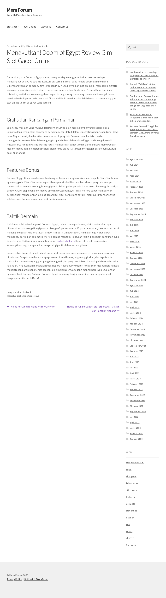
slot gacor (131, 476)
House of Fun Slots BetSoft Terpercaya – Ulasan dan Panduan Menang (93, 308)
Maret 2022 (135, 427)
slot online (131, 510)
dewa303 (130, 503)
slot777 (130, 538)
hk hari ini (131, 496)
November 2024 (137, 268)
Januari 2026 (136, 192)
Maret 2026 (135, 181)
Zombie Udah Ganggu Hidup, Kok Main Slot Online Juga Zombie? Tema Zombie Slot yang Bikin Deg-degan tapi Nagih (144, 102)
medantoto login (65, 241)
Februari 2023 (136, 384)
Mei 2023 (134, 367)
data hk (130, 517)
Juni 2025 (134, 230)
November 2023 (137, 334)
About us (46, 26)
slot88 (129, 531)
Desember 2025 (137, 197)
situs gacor (132, 490)
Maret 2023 (135, 378)
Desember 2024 (137, 263)
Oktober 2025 (136, 208)
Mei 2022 (134, 416)
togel (128, 469)
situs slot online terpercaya (25, 295)
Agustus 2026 (136, 159)
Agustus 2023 (136, 351)
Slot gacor (131, 545)
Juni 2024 (134, 296)
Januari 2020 (136, 438)
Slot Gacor (12, 26)
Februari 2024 (136, 318)
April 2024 (134, 307)
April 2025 (134, 241)
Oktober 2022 (136, 406)
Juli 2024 (134, 290)
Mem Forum (19, 10)
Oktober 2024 (136, 274)
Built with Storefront (36, 579)
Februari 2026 (136, 186)
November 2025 (137, 203)
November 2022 (137, 400)
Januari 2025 (136, 257)
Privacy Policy (14, 579)
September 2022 (138, 411)
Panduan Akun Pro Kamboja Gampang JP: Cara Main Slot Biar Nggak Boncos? (144, 75)
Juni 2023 (134, 362)
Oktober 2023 (136, 340)
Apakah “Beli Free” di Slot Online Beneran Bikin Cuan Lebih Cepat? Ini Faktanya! (143, 87)
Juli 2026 (134, 164)
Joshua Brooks (41, 46)
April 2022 (134, 422)
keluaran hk (132, 483)
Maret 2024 (135, 312)
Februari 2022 (136, 433)
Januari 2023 (136, 389)
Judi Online (30, 26)
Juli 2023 (134, 356)
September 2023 (138, 345)
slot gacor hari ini (135, 462)
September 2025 (138, 214)
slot (128, 524)
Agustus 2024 (136, 285)
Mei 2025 (134, 236)
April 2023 (134, 373)
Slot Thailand (24, 292)
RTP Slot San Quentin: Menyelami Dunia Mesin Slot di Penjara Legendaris (144, 117)
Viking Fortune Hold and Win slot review (32, 307)
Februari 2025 (136, 252)
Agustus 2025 (136, 219)
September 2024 (138, 280)
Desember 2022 (137, 395)
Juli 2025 (134, 225)
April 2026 (134, 175)
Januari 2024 (136, 323)
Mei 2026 (134, 170)
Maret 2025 (135, 247)
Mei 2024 (134, 301)
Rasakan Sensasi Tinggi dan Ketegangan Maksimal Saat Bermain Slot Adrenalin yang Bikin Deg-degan (144, 131)
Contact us (62, 26)
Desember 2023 (137, 329)
